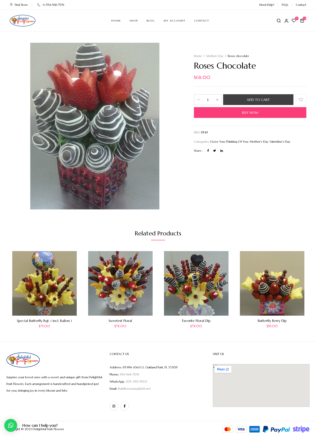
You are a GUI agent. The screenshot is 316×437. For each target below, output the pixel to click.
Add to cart (258, 99)
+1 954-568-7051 (53, 5)
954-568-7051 (129, 374)
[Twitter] (214, 151)
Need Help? (266, 5)
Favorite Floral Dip (196, 320)
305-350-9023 (136, 381)
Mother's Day (214, 56)
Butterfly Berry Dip (272, 320)
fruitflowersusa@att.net (134, 389)
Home (198, 56)
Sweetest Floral (120, 320)
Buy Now (250, 112)
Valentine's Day (280, 142)
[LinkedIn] (221, 151)
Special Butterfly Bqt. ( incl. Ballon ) (44, 320)
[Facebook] (208, 151)
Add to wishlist (301, 99)
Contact (301, 5)
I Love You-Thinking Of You (229, 142)
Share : (198, 151)
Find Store (21, 5)
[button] (302, 20)
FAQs (285, 5)
